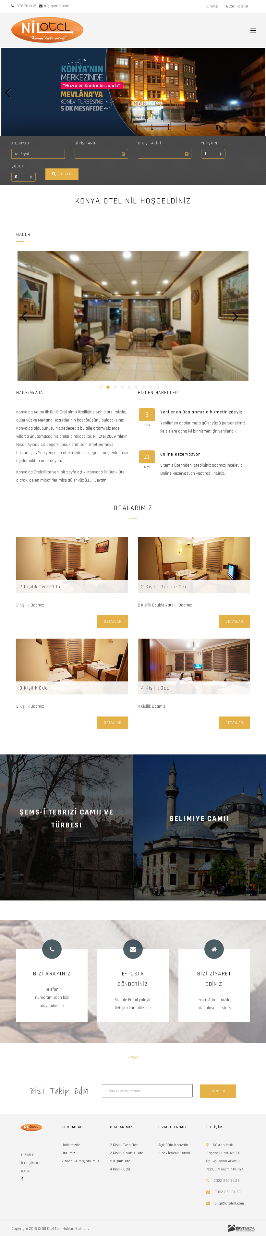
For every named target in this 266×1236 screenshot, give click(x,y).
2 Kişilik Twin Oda (39, 587)
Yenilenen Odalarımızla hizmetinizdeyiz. (201, 412)
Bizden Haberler (237, 6)
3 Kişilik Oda (33, 688)
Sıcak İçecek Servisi (174, 1153)
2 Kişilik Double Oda (164, 587)
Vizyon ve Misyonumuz (80, 1161)
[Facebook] (22, 1179)
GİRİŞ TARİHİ (86, 143)
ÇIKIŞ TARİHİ (149, 143)
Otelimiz (68, 1153)
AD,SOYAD (20, 143)
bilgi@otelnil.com (229, 1203)
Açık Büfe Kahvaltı (173, 1145)
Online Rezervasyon (180, 454)
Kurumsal (213, 6)
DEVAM (66, 174)
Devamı (100, 480)
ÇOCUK (17, 166)
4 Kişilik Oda (155, 688)
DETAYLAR (113, 621)
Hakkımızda (71, 1145)
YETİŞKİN (209, 143)
